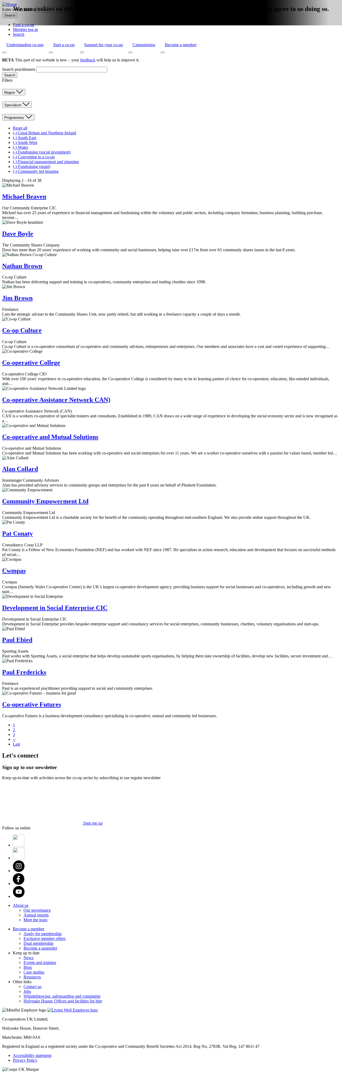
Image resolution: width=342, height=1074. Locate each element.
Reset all (20, 128)
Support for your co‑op (103, 44)
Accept (162, 23)
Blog (28, 967)
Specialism (13, 105)
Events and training (40, 962)
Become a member (180, 44)
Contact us (32, 986)
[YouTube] (19, 896)
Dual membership (38, 943)
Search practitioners (18, 69)
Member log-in (25, 29)
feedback (87, 60)
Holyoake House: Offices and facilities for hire (63, 1001)
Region (10, 93)
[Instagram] (19, 870)
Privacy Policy (25, 1060)
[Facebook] (19, 883)
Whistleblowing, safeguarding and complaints (62, 996)
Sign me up (92, 823)
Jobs (27, 991)
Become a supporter (40, 948)
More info (180, 21)
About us (20, 905)
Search (18, 34)
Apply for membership (43, 933)
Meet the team (35, 920)
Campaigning (144, 44)
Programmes (14, 118)
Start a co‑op (64, 44)
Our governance (37, 910)
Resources (32, 977)
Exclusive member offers (44, 938)
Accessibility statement (32, 1055)
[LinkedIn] (19, 858)
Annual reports (36, 915)
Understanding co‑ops (25, 44)
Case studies (34, 972)
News (28, 957)
